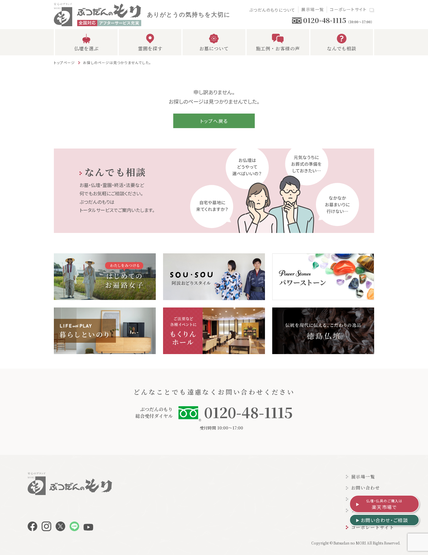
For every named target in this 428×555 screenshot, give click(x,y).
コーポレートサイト (348, 9)
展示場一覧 (312, 9)
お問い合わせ (365, 488)
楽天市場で (384, 504)
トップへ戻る (214, 120)
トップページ (64, 62)
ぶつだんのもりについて (272, 10)
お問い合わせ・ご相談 (384, 520)
